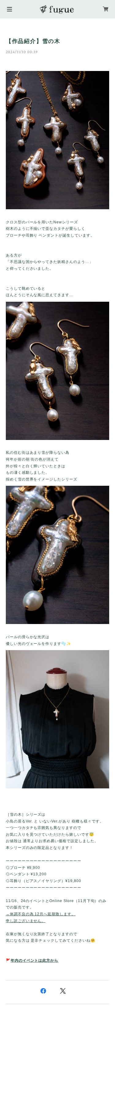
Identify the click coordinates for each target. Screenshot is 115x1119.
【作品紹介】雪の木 (33, 41)
